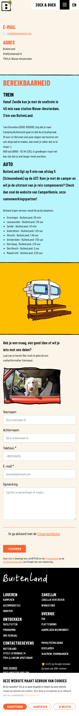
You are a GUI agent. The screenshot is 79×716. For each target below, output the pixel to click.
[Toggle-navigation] (64, 5)
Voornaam (9, 411)
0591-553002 (10, 668)
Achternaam (11, 430)
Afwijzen (65, 706)
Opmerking (10, 484)
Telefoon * (9, 448)
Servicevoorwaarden (13, 561)
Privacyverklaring (48, 533)
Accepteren (15, 706)
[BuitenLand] (6, 6)
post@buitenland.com (19, 33)
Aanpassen (40, 706)
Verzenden (14, 549)
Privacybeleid (52, 558)
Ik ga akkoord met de (34, 533)
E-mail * (8, 466)
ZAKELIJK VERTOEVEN (52, 599)
